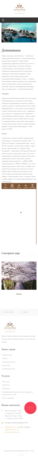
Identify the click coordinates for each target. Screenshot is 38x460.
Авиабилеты (6, 385)
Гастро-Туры (6, 365)
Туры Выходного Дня (8, 369)
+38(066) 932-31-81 (12, 427)
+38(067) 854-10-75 (12, 430)
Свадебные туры (7, 355)
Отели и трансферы (8, 398)
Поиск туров (6, 381)
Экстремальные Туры (8, 362)
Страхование (6, 388)
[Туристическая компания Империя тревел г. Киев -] (19, 9)
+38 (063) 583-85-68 (12, 432)
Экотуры (4, 358)
